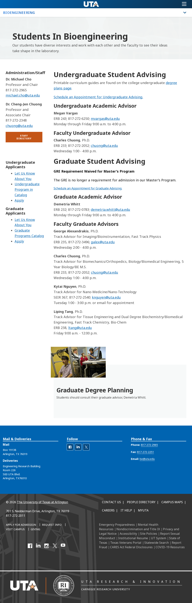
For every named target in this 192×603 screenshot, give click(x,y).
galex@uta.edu (103, 242)
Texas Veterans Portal (125, 543)
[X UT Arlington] (54, 546)
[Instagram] (46, 546)
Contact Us (111, 502)
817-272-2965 (149, 445)
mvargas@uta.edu (105, 118)
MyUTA (143, 510)
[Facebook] (30, 546)
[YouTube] (63, 546)
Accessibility (128, 534)
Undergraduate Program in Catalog (27, 189)
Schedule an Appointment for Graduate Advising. (88, 188)
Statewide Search (156, 543)
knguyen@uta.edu (106, 297)
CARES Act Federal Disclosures (131, 547)
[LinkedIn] (38, 546)
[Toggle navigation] (184, 4)
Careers (108, 510)
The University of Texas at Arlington (42, 502)
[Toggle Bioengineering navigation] (185, 12)
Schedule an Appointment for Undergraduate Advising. (98, 97)
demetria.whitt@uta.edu (110, 209)
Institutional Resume (133, 538)
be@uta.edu (147, 459)
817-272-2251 (145, 452)
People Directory (141, 502)
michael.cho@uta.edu (23, 95)
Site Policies (148, 534)
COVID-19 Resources (170, 547)
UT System (158, 538)
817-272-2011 (15, 516)
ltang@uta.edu (80, 327)
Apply (19, 200)
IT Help (126, 510)
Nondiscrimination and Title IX (138, 529)
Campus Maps (172, 502)
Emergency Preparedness (117, 525)
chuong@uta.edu (104, 145)
